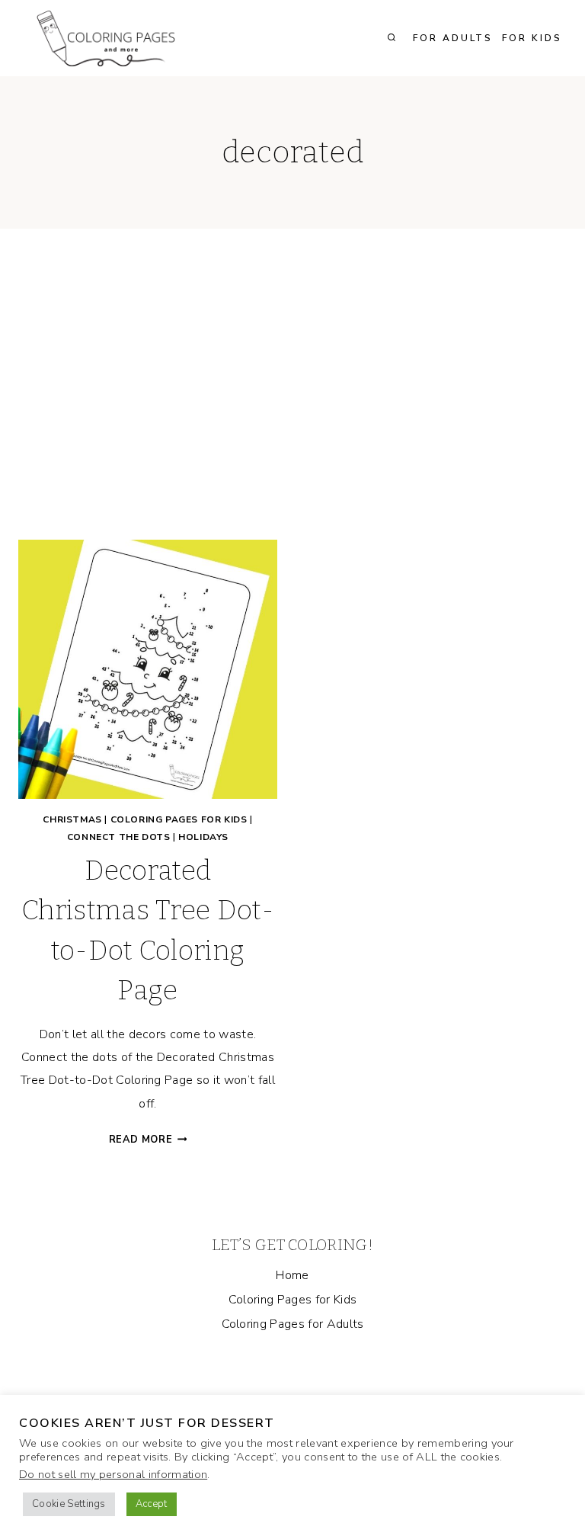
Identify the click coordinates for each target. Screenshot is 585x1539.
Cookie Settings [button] (69, 1504)
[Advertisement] (292, 396)
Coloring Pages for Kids (179, 819)
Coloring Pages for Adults (293, 1324)
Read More (148, 1139)
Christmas (72, 819)
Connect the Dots (119, 837)
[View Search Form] (391, 38)
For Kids (532, 38)
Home (292, 1275)
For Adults (453, 38)
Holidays (203, 837)
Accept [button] (152, 1504)
